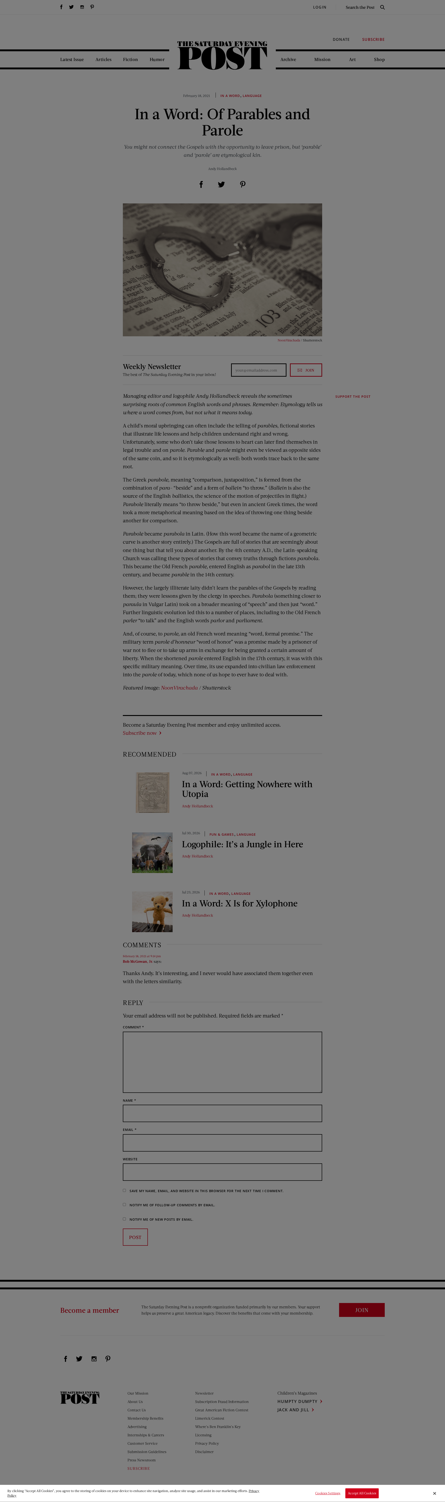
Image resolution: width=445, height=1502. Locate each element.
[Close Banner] (434, 1493)
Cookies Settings (327, 1493)
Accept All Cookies (362, 1493)
